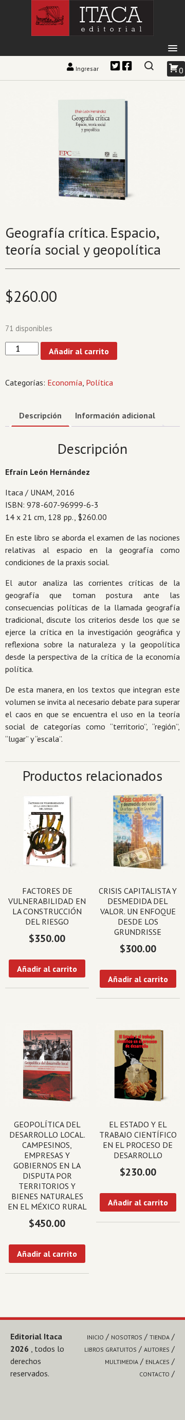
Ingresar (87, 68)
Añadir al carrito (79, 351)
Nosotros (126, 1337)
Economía (64, 382)
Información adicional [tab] (115, 415)
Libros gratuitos (110, 1349)
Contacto (154, 1374)
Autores (157, 1349)
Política (99, 382)
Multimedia (121, 1362)
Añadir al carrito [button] (47, 969)
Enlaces (157, 1362)
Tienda (160, 1337)
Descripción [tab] (40, 415)
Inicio (95, 1337)
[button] (172, 49)
